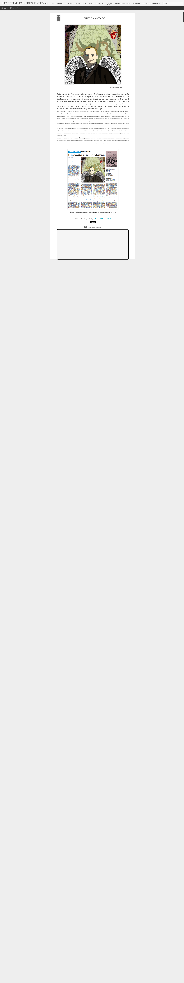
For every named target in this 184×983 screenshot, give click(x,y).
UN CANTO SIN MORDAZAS (92, 18)
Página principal (16, 8)
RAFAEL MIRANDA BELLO (103, 219)
